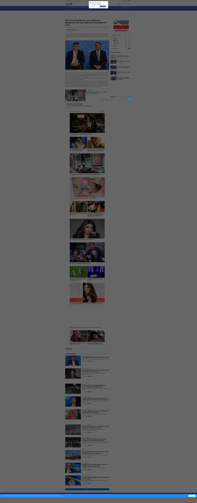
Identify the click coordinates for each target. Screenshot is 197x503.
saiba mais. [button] (60, 495)
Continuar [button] (192, 495)
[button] (187, 495)
